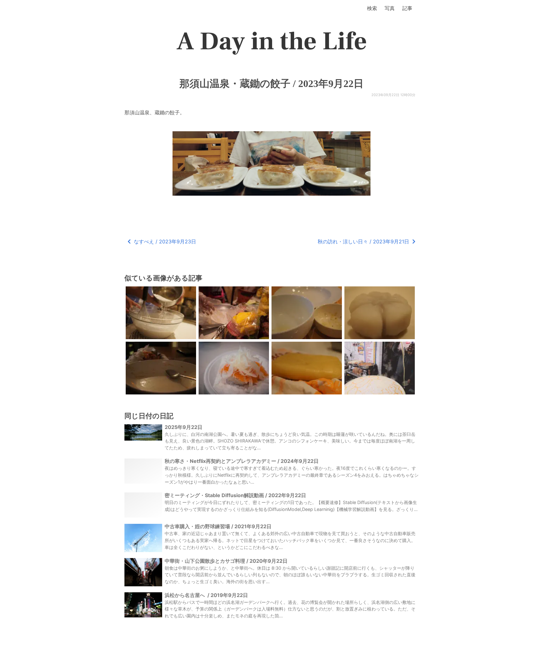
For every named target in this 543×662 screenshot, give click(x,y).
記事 (407, 8)
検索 (372, 8)
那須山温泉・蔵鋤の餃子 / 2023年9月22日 (271, 83)
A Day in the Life (271, 41)
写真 (390, 8)
